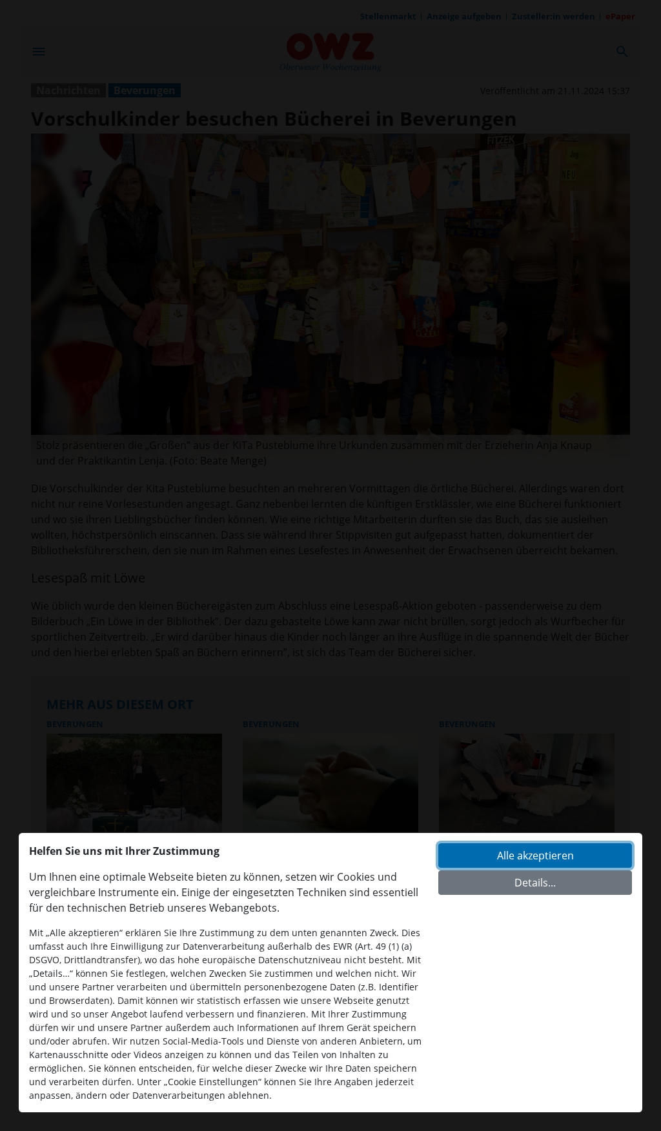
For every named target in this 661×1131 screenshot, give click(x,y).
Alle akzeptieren (535, 855)
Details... (535, 883)
